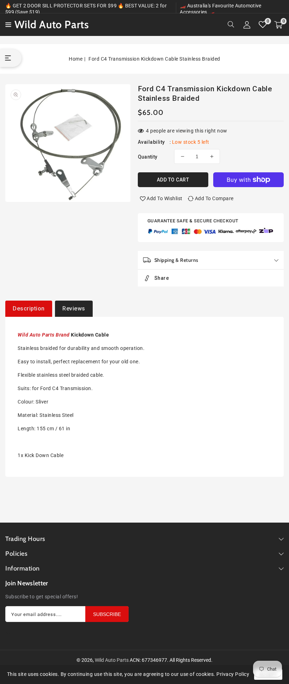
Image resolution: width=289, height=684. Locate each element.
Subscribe (107, 614)
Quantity (148, 157)
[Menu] (7, 24)
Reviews (73, 308)
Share (161, 278)
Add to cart (173, 180)
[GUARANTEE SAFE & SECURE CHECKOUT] (211, 232)
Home (75, 59)
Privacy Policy (232, 674)
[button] (7, 24)
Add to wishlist (165, 198)
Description (29, 308)
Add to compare (214, 198)
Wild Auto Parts (112, 660)
